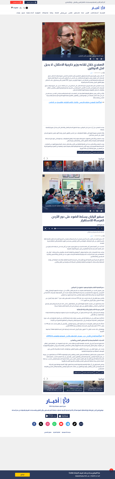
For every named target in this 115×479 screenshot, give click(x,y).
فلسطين (77, 13)
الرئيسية (102, 13)
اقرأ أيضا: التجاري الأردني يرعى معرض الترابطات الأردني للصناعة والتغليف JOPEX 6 (74, 336)
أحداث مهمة (30, 13)
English (15, 7)
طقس (70, 13)
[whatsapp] (54, 424)
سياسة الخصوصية (79, 475)
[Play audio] (45, 228)
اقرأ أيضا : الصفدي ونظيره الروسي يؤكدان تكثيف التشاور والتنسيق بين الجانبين (75, 102)
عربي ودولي (63, 13)
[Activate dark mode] (26, 8)
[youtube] (61, 424)
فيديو (23, 13)
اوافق (22, 474)
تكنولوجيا (37, 13)
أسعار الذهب (94, 13)
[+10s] (102, 228)
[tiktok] (74, 424)
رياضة (51, 13)
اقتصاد (57, 13)
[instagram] (48, 424)
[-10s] (98, 228)
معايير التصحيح (47, 432)
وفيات (18, 13)
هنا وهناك (45, 13)
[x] (41, 424)
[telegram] (68, 424)
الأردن (87, 13)
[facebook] (34, 424)
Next (44, 158)
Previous (47, 158)
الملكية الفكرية (56, 432)
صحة (82, 13)
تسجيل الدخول (30, 2)
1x (49, 228)
